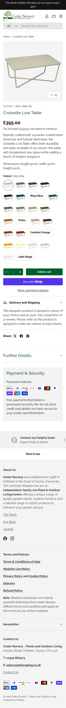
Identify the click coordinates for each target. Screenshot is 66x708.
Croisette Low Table (23, 36)
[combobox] (33, 25)
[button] (53, 16)
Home (6, 36)
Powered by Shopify (14, 700)
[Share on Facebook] (21, 336)
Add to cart (44, 271)
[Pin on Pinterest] (28, 336)
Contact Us (10, 672)
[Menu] (60, 16)
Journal (8, 529)
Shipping (24, 128)
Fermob (7, 106)
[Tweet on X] (15, 336)
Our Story (9, 522)
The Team (10, 514)
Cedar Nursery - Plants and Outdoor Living (33, 696)
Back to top (33, 453)
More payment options (33, 290)
